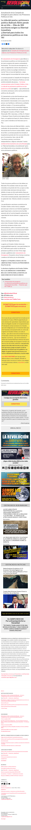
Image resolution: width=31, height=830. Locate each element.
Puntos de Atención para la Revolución (8, 706)
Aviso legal (3, 818)
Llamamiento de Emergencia (11, 59)
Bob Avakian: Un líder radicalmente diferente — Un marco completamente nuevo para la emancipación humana (12, 696)
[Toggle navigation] (2, 8)
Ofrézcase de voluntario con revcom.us (9, 757)
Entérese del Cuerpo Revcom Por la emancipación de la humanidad (14, 704)
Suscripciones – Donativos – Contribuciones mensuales (12, 773)
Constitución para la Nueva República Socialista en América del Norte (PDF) (14, 727)
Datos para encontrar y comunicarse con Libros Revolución (12, 791)
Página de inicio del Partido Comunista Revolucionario (12, 737)
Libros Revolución (4, 740)
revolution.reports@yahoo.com (9, 677)
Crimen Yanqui (4, 708)
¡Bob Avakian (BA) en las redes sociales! (9, 729)
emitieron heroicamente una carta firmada (14, 144)
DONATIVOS (4, 758)
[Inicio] (15, 3)
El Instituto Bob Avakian (5, 731)
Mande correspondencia (6, 787)
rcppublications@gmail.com (6, 799)
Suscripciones (4, 785)
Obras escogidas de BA (6, 718)
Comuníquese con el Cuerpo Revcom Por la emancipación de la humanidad (13, 794)
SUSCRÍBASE (3, 760)
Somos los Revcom (5, 702)
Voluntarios (3, 789)
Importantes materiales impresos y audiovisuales (11, 745)
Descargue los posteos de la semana (8, 768)
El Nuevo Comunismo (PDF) (6, 724)
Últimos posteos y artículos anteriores (8, 766)
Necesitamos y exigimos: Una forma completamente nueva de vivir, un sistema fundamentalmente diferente (15, 700)
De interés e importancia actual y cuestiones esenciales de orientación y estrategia (15, 743)
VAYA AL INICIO (15, 428)
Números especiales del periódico (10, 772)
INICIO (2, 691)
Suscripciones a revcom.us (7, 674)
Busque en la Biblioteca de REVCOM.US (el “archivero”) (12, 775)
